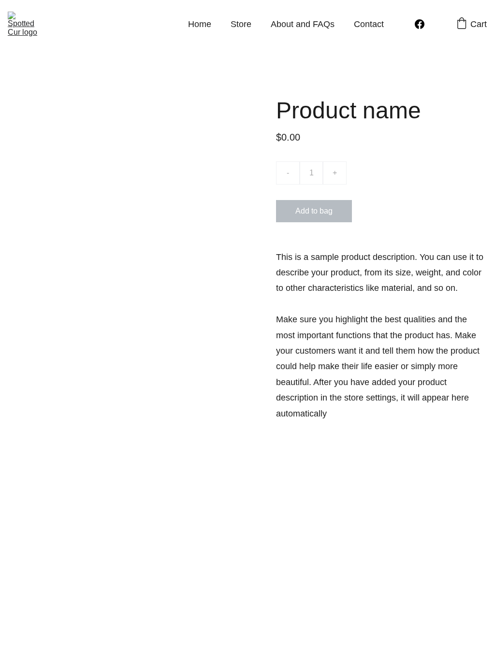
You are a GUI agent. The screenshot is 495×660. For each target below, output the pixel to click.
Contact (369, 24)
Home (199, 24)
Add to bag (314, 211)
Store (241, 24)
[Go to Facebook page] (419, 24)
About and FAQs (303, 24)
